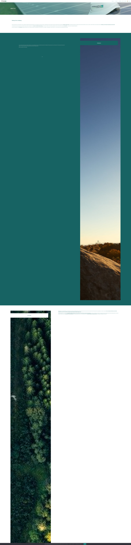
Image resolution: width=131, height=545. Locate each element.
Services (116, 1)
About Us (113, 1)
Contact (125, 1)
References (120, 1)
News (122, 1)
